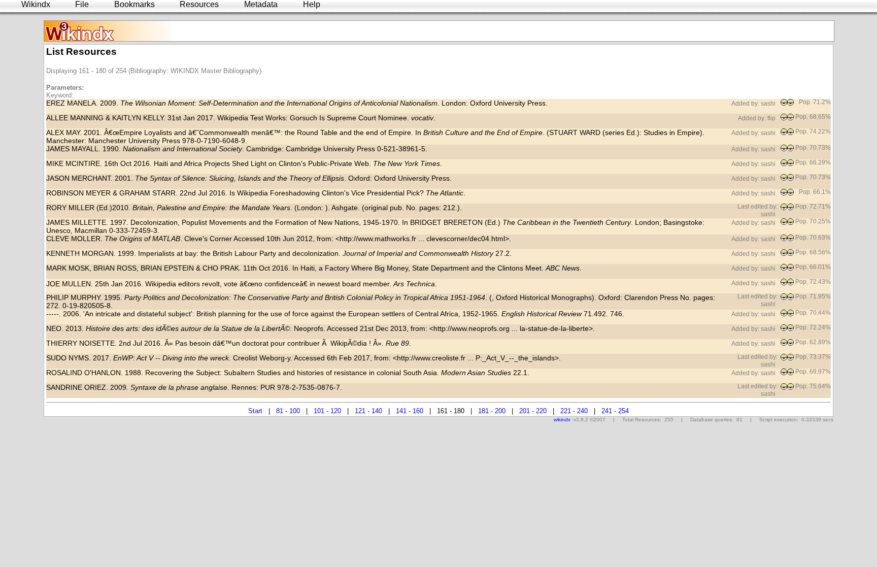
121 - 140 (368, 411)
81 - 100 (288, 411)
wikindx (562, 419)
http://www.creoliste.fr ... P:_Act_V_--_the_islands (476, 358)
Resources (199, 4)
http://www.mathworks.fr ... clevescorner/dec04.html (422, 239)
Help (311, 4)
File (82, 4)
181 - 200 (491, 411)
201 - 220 (533, 411)
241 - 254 (615, 411)
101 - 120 (327, 411)
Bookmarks (134, 4)
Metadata (261, 4)
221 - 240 (574, 411)
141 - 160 (409, 411)
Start (255, 411)
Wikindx (35, 4)
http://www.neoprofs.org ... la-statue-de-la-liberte (511, 328)
